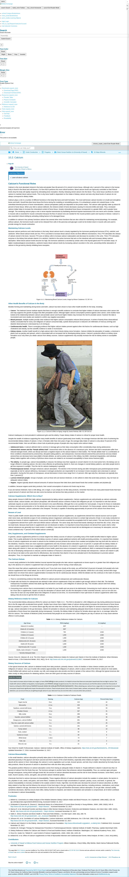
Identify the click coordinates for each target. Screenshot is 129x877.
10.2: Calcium (21, 850)
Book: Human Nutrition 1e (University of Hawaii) (72, 152)
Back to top (11, 857)
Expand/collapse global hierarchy (10, 152)
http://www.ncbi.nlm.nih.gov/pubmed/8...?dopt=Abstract (30, 821)
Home (17, 152)
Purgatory (47, 152)
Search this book (5, 32)
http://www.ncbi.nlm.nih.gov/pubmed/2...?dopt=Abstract (30, 806)
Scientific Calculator (10, 102)
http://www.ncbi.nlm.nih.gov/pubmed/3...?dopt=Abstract (35, 811)
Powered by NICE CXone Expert (36, 870)
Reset (3, 51)
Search (11, 148)
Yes (30, 862)
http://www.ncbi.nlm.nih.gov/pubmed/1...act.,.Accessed (30, 816)
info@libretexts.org (104, 874)
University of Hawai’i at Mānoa (23, 169)
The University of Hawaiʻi (21, 167)
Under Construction (31, 152)
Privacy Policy (43, 874)
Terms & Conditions (55, 874)
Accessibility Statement (68, 874)
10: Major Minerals (100, 152)
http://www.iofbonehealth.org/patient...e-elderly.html (82, 823)
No (37, 862)
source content (20, 852)
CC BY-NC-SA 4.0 (74, 850)
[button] (7, 116)
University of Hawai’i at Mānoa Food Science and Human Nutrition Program (37, 843)
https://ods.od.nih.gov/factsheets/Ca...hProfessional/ (100, 748)
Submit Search (5, 38)
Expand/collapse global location (120, 151)
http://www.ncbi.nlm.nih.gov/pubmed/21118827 (66, 659)
